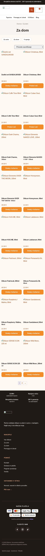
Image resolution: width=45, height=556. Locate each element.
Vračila (6, 471)
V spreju (27, 39)
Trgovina (9, 17)
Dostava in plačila (10, 465)
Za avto (6, 39)
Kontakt (6, 463)
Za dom (16, 39)
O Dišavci (31, 17)
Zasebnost (14, 551)
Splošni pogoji (6, 551)
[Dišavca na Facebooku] (17, 529)
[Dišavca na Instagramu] (22, 529)
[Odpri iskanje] (31, 9)
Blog (37, 17)
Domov (19, 24)
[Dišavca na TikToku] (28, 529)
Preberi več (33, 86)
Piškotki (20, 551)
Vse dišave (7, 440)
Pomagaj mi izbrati (20, 17)
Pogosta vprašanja (10, 468)
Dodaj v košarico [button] (11, 86)
